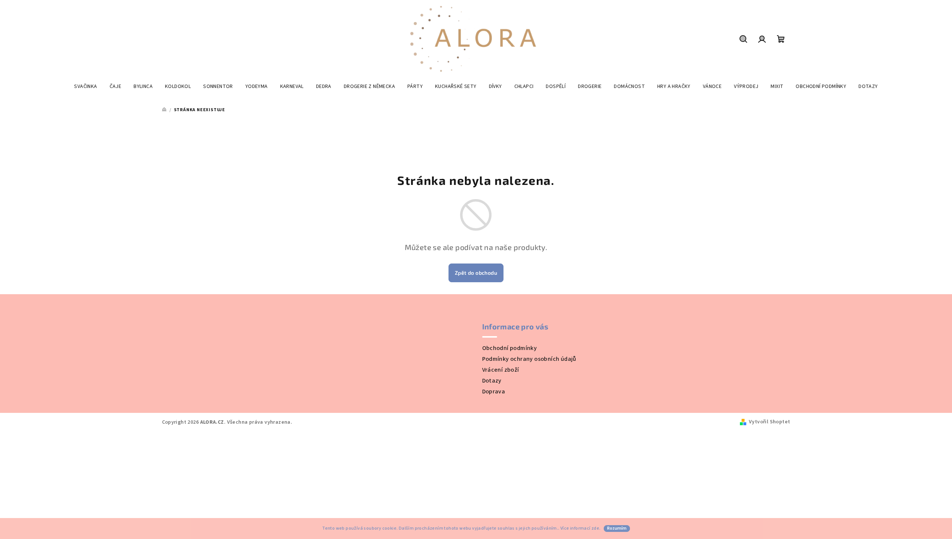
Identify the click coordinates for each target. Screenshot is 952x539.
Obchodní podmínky (509, 348)
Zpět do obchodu (476, 273)
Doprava (493, 391)
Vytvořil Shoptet (769, 422)
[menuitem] (85, 86)
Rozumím (617, 528)
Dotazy (492, 381)
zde (595, 528)
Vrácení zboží (500, 370)
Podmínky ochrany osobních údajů (529, 359)
